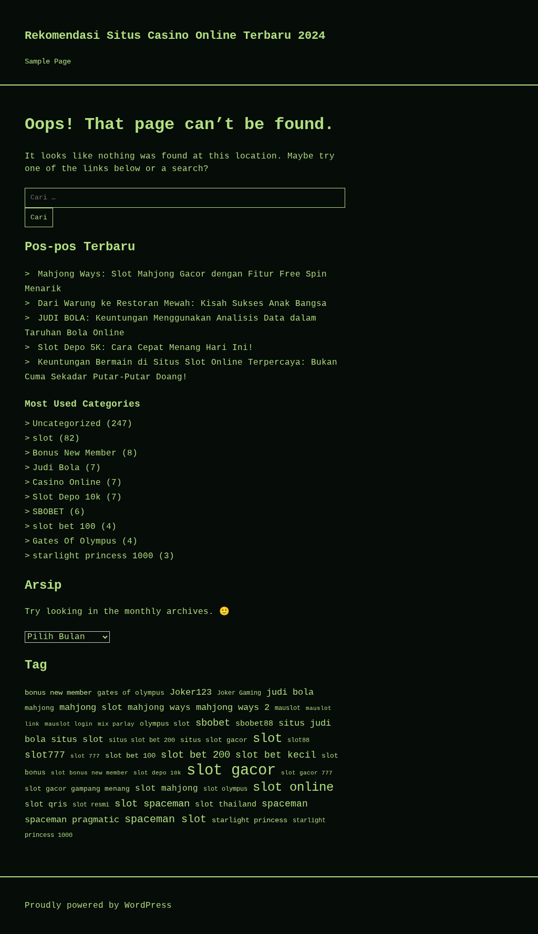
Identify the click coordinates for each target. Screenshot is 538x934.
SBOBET (48, 512)
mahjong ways (159, 708)
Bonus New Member (75, 453)
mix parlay (116, 724)
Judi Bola (56, 468)
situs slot (77, 740)
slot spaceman (152, 804)
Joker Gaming (239, 693)
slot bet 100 (64, 527)
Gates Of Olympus (75, 541)
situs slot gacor (213, 740)
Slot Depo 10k (67, 497)
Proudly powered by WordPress (98, 905)
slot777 (45, 755)
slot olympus (225, 789)
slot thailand (225, 804)
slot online (293, 787)
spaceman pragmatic (72, 820)
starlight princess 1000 (93, 556)
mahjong (39, 708)
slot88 (298, 740)
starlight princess (249, 820)
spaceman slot (165, 819)
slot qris (46, 804)
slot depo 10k (157, 773)
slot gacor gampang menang (77, 789)
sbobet (212, 723)
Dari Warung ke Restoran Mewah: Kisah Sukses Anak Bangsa (182, 304)
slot (43, 438)
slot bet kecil (275, 755)
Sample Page (48, 61)
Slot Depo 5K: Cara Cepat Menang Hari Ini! (145, 348)
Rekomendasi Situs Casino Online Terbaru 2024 (175, 36)
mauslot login (68, 724)
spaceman (285, 804)
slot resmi (91, 805)
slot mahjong (166, 788)
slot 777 (85, 756)
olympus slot (165, 724)
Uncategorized (67, 424)
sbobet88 (254, 723)
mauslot (288, 708)
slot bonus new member (89, 773)
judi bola (290, 692)
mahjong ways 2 (233, 708)
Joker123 (191, 692)
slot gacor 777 (307, 773)
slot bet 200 (195, 755)
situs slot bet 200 (142, 740)
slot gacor (231, 770)
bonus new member (58, 693)
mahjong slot (90, 708)
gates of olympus (130, 693)
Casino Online (67, 482)
